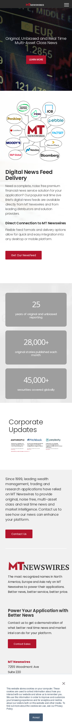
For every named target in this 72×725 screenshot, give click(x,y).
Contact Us (18, 534)
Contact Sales (22, 644)
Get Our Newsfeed (23, 255)
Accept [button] (36, 717)
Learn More (36, 59)
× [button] (63, 682)
